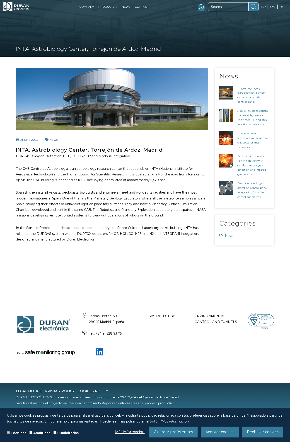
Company (86, 6)
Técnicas (18, 433)
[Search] (253, 6)
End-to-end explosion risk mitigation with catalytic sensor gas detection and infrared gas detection (251, 165)
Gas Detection (162, 316)
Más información (130, 432)
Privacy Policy (60, 391)
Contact (142, 6)
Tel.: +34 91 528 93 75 (105, 333)
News (126, 6)
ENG (272, 6)
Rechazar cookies (262, 432)
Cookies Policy (93, 391)
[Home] (16, 6)
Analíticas (41, 433)
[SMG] (45, 352)
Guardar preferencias (173, 432)
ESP (263, 6)
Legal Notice (29, 391)
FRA (282, 6)
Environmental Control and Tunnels (216, 319)
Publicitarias (68, 433)
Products (106, 6)
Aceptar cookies (219, 432)
